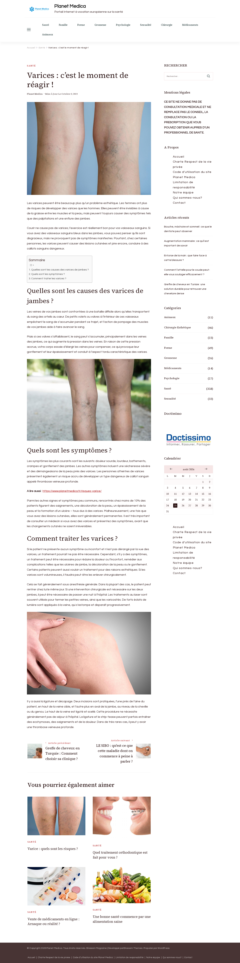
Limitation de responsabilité (184, 185)
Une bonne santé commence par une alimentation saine (122, 919)
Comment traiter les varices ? (48, 278)
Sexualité (145, 25)
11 (175, 494)
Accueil (178, 156)
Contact (179, 202)
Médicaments (190, 25)
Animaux (47, 34)
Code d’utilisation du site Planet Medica (192, 174)
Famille (63, 25)
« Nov (171, 469)
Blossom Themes (133, 948)
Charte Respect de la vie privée (192, 164)
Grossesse (100, 25)
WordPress (163, 948)
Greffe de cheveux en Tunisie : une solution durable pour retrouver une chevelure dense (185, 289)
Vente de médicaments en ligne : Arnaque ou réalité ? (53, 921)
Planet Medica (70, 6)
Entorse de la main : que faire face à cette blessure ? (185, 257)
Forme (81, 25)
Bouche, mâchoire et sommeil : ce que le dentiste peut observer (188, 229)
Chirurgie (166, 25)
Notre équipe (183, 192)
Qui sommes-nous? (187, 197)
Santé (45, 25)
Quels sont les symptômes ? (48, 274)
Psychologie (123, 25)
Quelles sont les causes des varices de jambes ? (60, 269)
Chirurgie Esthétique (177, 327)
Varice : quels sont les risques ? (52, 848)
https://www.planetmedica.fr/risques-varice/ (72, 491)
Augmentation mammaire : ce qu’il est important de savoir (186, 243)
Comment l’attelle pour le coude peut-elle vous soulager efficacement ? (187, 272)
